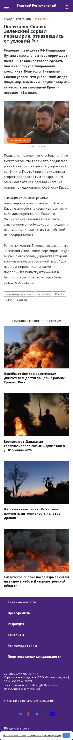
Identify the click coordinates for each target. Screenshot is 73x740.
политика (44, 294)
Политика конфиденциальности (35, 656)
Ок (66, 735)
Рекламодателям (22, 646)
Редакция (16, 624)
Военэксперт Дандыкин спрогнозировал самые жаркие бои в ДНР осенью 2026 (34, 445)
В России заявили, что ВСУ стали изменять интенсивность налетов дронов (32, 513)
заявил (56, 245)
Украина (22, 299)
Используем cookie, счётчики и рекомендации (32, 735)
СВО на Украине (19, 140)
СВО (9, 299)
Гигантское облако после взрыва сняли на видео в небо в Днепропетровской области (36, 581)
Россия (59, 294)
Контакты (16, 635)
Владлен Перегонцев (17, 19)
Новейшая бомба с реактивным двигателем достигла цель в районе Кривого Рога (34, 378)
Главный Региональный (36, 5)
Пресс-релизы (19, 613)
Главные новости (22, 602)
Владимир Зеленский (19, 294)
